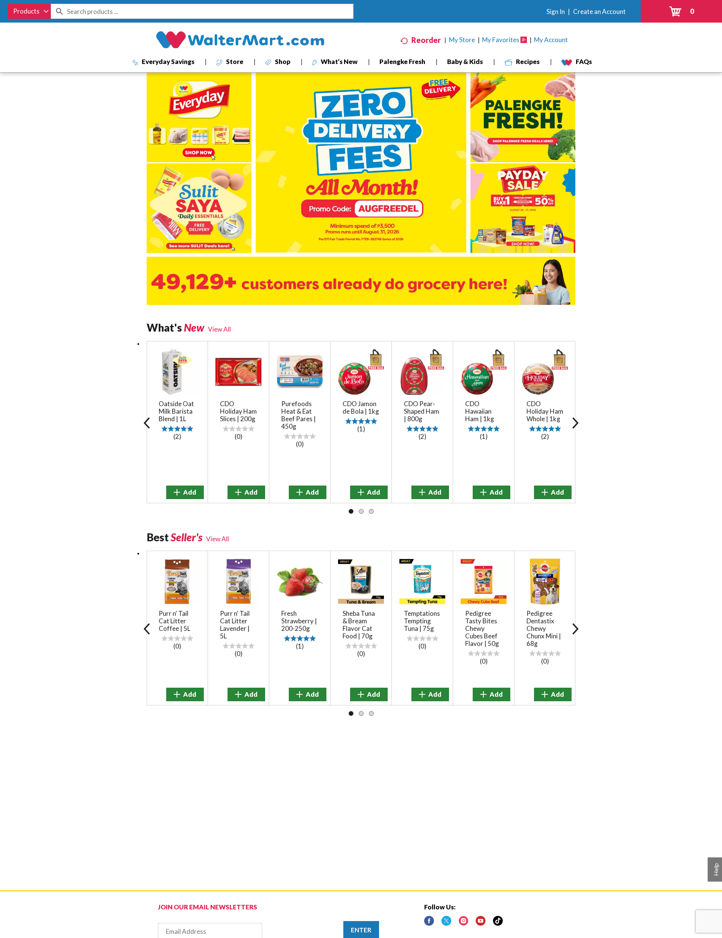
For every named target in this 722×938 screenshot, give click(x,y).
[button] (185, 492)
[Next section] (575, 422)
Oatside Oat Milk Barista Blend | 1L (176, 411)
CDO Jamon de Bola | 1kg (361, 407)
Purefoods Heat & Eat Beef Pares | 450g (298, 415)
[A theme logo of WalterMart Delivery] (240, 40)
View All (219, 329)
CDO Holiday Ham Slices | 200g (238, 411)
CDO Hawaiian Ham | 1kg (479, 411)
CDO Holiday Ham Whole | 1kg (544, 411)
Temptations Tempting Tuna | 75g (422, 620)
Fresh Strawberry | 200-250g (299, 620)
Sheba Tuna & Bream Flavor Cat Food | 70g (359, 624)
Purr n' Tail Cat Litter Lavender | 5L (235, 624)
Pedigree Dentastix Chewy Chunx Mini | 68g (543, 628)
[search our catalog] (59, 11)
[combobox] (29, 11)
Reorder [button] (426, 39)
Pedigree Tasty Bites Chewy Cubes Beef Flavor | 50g (482, 628)
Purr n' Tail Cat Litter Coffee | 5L (174, 620)
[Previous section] (146, 422)
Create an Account (599, 11)
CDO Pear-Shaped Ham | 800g (421, 411)
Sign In (555, 11)
